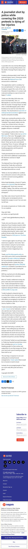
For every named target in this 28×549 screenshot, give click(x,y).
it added (8, 95)
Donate (23, 2)
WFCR (7, 473)
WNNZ (10, 473)
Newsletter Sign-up (7, 487)
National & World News (9, 376)
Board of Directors (7, 496)
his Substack (11, 184)
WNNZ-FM (18, 473)
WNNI (22, 473)
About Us (5, 480)
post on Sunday (17, 344)
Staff (4, 493)
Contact (5, 483)
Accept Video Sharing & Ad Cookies (14, 537)
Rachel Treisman (6, 28)
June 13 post (6, 309)
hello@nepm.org (9, 477)
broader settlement (14, 258)
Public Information (7, 500)
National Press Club (16, 79)
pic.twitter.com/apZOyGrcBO (10, 214)
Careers (5, 490)
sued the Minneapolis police (14, 254)
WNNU (14, 473)
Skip (14, 542)
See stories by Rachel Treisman (10, 395)
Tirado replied (14, 360)
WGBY (4, 473)
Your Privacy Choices (14, 546)
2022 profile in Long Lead (9, 290)
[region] (14, 525)
